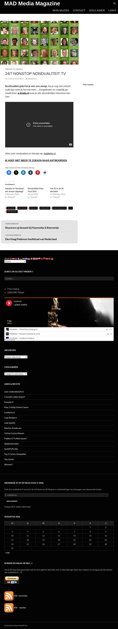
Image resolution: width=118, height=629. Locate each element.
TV (14, 69)
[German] (21, 258)
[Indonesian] (29, 258)
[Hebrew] (26, 258)
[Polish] (39, 258)
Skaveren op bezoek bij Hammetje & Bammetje (32, 226)
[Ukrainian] (52, 258)
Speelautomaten (11, 443)
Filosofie (22, 208)
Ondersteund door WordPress (15, 625)
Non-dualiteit (59, 208)
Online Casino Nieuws (14, 433)
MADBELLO (32, 79)
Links (112, 10)
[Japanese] (34, 258)
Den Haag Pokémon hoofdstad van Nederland (31, 237)
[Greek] (23, 258)
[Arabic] (8, 258)
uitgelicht (12, 211)
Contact (79, 10)
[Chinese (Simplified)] (10, 258)
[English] (16, 258)
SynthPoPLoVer (11, 449)
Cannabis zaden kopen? (14, 397)
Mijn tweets (88, 84)
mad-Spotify (9, 423)
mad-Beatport (10, 417)
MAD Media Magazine (32, 3)
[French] (18, 258)
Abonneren (11, 501)
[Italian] (31, 258)
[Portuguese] (42, 258)
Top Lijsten (9, 459)
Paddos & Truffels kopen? (15, 438)
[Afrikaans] (5, 258)
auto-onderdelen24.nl (14, 391)
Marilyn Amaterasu (13, 428)
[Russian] (44, 258)
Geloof (8, 69)
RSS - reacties (20, 607)
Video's (19, 69)
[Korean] (36, 258)
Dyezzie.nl (8, 402)
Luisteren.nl (9, 412)
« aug (7, 552)
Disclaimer (97, 10)
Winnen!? (8, 464)
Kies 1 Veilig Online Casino (16, 407)
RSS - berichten (20, 595)
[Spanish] (47, 258)
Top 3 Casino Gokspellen (15, 454)
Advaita (11, 208)
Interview (45, 208)
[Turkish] (49, 258)
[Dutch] (13, 258)
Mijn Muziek (61, 10)
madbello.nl (50, 153)
